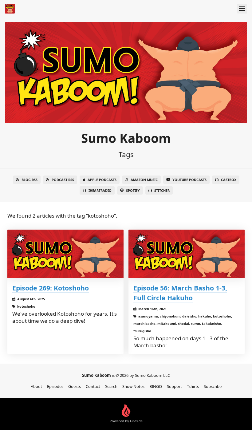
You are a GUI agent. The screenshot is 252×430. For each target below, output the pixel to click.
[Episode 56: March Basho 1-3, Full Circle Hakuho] (186, 254)
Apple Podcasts (102, 179)
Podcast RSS (63, 179)
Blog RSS (29, 179)
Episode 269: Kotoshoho (50, 287)
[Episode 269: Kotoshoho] (65, 254)
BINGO (155, 386)
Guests (74, 386)
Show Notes (133, 386)
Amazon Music (144, 179)
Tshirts (193, 386)
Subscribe (213, 386)
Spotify (133, 190)
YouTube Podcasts (189, 179)
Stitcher (162, 190)
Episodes (55, 386)
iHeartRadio (100, 190)
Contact (93, 386)
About (36, 386)
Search (111, 386)
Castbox (228, 179)
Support (174, 386)
